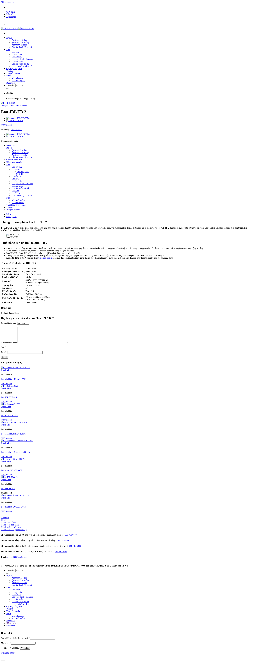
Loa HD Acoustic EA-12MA (13, 434)
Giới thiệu (10, 12)
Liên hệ (9, 14)
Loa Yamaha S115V (9, 415)
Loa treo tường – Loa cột (22, 66)
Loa (8, 49)
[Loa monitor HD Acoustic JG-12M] (17, 441)
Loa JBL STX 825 (9, 397)
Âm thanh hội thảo (19, 40)
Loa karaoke (17, 181)
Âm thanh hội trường (20, 42)
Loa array (16, 52)
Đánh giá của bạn (9, 323)
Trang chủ (5, 105)
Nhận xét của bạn (9, 343)
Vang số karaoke (13, 73)
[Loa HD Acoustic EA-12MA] (14, 422)
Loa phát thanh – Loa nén (22, 59)
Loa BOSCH (17, 174)
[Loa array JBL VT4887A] (18, 118)
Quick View (6, 370)
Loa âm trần (17, 54)
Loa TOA (16, 193)
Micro (8, 76)
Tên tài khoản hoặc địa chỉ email (15, 638)
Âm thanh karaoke (19, 45)
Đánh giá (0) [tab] (11, 216)
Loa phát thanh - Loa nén (22, 183)
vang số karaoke (45, 258)
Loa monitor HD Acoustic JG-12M (16, 452)
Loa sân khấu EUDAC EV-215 (14, 379)
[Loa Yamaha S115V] (10, 404)
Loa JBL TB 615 (8, 488)
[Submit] (7, 88)
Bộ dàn (9, 38)
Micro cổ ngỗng (18, 80)
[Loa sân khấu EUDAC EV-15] (15, 495)
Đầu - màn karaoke (14, 162)
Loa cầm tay (17, 57)
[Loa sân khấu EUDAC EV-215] (15, 368)
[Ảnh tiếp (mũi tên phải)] (4, 660)
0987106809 (6, 125)
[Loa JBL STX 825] (9, 386)
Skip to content (7, 2)
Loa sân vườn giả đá (20, 64)
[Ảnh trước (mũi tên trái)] (2, 660)
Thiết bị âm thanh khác (16, 205)
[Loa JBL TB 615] (14, 120)
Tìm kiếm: (10, 85)
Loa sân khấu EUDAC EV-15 (13, 507)
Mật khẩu (6, 643)
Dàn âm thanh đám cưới (22, 47)
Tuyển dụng (11, 16)
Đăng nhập (25, 648)
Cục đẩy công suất (14, 68)
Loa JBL (15, 179)
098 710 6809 (71, 535)
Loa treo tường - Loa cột (22, 195)
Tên (3, 347)
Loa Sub (15, 191)
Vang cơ (9, 71)
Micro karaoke (18, 78)
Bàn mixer (10, 83)
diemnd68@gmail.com (16, 557)
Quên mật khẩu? (8, 653)
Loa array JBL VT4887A (11, 470)
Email (4, 352)
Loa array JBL (23, 171)
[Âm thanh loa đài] (17, 29)
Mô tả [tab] (8, 214)
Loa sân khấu (17, 61)
